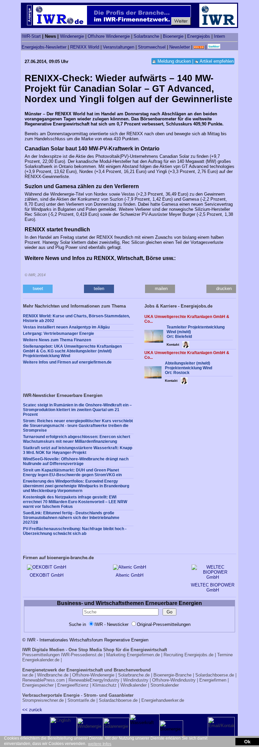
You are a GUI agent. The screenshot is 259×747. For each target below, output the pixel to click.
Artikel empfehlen (217, 61)
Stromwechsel (152, 47)
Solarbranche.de (134, 675)
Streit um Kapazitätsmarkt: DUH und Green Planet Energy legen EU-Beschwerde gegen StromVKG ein (72, 472)
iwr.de (27, 675)
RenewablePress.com (43, 680)
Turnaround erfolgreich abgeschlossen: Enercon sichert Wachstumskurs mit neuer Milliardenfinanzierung (76, 439)
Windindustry (135, 680)
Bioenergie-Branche (172, 675)
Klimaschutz (104, 685)
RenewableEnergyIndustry (93, 680)
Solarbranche (146, 36)
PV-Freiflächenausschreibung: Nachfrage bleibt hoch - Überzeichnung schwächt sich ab (74, 531)
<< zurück (32, 709)
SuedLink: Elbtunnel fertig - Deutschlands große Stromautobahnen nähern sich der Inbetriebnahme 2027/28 (71, 518)
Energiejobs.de (198, 654)
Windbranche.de (52, 675)
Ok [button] (247, 741)
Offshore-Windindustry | (175, 680)
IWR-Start (31, 36)
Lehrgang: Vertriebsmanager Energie (58, 333)
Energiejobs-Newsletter (44, 47)
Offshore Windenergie (109, 36)
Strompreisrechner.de (43, 700)
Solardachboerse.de (214, 675)
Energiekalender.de (40, 659)
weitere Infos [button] (99, 744)
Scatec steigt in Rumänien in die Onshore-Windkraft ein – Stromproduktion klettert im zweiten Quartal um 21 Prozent (77, 410)
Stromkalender (164, 685)
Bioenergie (173, 36)
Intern (219, 36)
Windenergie (72, 36)
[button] (38, 289)
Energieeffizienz (73, 685)
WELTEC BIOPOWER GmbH (212, 587)
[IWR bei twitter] (214, 47)
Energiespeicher (38, 685)
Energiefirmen (212, 680)
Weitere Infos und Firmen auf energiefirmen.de (67, 362)
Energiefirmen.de (143, 654)
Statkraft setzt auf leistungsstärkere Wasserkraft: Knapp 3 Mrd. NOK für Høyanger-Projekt (77, 450)
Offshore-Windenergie (93, 675)
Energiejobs (198, 36)
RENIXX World (84, 47)
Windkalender (133, 685)
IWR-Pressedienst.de (82, 654)
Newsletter (179, 47)
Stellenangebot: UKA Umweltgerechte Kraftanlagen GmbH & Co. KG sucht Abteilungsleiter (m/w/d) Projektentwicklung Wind (72, 351)
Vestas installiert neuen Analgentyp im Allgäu (66, 327)
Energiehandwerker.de (162, 700)
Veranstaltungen (118, 47)
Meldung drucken (174, 61)
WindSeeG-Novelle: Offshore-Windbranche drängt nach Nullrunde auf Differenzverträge (75, 461)
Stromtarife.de (81, 700)
